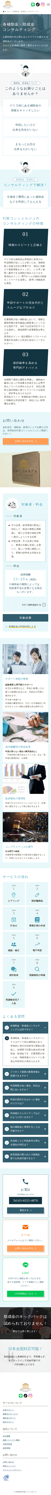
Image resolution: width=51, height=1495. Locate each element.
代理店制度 (7, 1444)
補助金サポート (9, 1418)
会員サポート (8, 1410)
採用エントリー (9, 1466)
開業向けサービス (10, 1414)
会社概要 (6, 1436)
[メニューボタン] (48, 4)
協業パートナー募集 (11, 1440)
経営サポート (8, 1422)
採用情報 (6, 1448)
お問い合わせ (8, 1462)
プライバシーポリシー (12, 1470)
